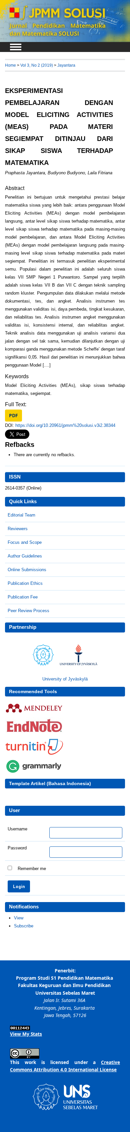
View (18, 917)
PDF (13, 415)
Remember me (32, 868)
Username (17, 829)
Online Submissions (27, 569)
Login (96, 9)
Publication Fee (23, 596)
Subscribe (23, 925)
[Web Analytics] (20, 1029)
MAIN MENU (15, 47)
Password (17, 848)
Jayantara (66, 65)
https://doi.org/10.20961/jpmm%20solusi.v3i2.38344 (65, 425)
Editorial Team (21, 515)
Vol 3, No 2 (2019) (36, 65)
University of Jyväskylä (65, 678)
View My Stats (26, 1034)
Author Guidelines (25, 556)
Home (10, 65)
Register (115, 9)
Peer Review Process (28, 610)
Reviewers (18, 528)
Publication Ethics (25, 583)
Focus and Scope (25, 542)
